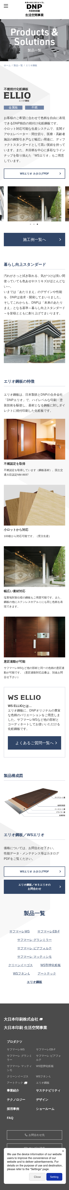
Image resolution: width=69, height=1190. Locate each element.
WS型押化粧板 (50, 965)
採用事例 (13, 1108)
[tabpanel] (34, 203)
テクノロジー (16, 1099)
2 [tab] (34, 225)
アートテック (47, 973)
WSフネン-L (21, 973)
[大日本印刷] (34, 7)
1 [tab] (31, 225)
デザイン (42, 1099)
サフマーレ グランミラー (34, 939)
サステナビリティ (48, 1090)
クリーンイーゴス (20, 965)
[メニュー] (6, 6)
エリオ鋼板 (34, 982)
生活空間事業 (34, 15)
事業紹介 (13, 1090)
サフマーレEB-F (48, 931)
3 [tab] (38, 225)
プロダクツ (14, 1041)
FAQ (10, 1118)
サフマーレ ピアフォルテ (34, 948)
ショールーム (45, 1108)
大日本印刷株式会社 (21, 1019)
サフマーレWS (19, 931)
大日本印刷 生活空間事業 (25, 1027)
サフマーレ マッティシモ (34, 956)
